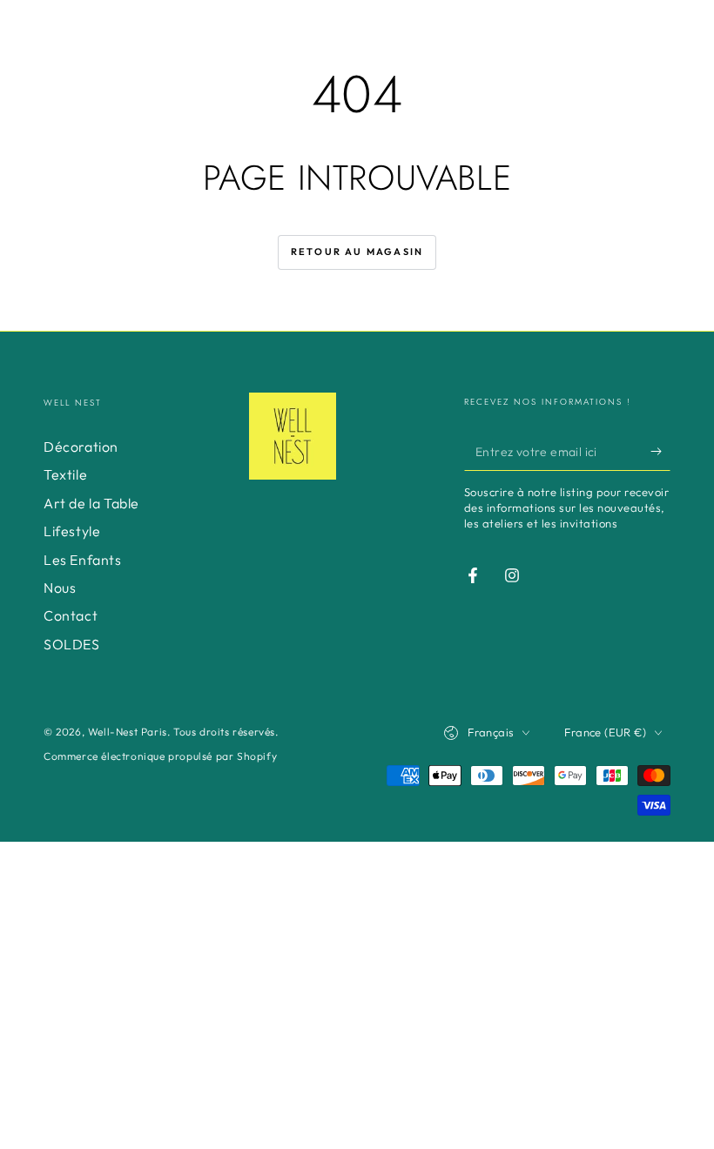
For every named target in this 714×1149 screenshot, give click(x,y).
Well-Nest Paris (127, 731)
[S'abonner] (660, 451)
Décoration (81, 446)
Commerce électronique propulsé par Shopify (160, 756)
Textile (65, 474)
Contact (71, 615)
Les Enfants (83, 559)
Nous (60, 587)
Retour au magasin (357, 251)
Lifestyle (72, 531)
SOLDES (72, 644)
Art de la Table (91, 503)
